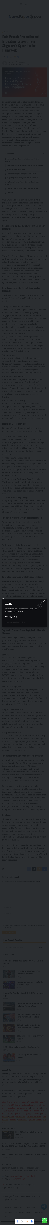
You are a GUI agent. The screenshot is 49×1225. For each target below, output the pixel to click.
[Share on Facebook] (17, 1221)
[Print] (31, 1221)
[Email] (26, 1221)
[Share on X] (22, 1221)
